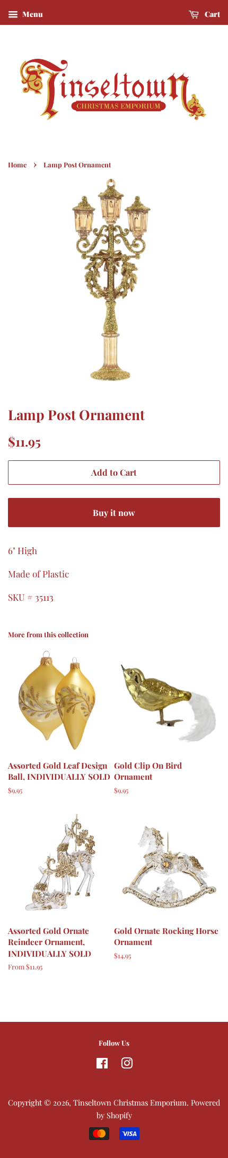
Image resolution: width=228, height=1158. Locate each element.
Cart (211, 14)
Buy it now (114, 512)
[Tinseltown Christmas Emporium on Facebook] (102, 1064)
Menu (32, 14)
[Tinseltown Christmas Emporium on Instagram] (127, 1064)
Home (17, 164)
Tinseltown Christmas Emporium (130, 1102)
